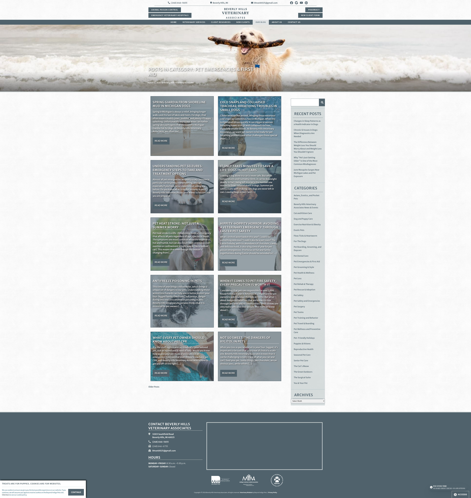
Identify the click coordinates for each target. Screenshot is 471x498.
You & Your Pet (300, 383)
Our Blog (261, 22)
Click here (5, 495)
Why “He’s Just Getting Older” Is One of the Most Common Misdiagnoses (305, 160)
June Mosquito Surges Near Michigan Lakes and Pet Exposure (306, 173)
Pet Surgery (299, 306)
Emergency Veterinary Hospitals (170, 15)
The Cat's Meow (301, 366)
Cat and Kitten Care (303, 213)
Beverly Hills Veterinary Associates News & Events (306, 206)
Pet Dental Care (301, 256)
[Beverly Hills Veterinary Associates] (235, 13)
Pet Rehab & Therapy (303, 284)
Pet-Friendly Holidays (304, 338)
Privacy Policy (272, 492)
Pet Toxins (299, 312)
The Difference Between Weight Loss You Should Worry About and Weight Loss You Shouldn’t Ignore (308, 147)
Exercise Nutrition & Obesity (307, 224)
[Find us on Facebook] (291, 2)
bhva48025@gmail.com (266, 3)
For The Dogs (300, 241)
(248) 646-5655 (179, 3)
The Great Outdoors (303, 372)
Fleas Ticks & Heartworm (305, 236)
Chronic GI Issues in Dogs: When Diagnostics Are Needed (306, 133)
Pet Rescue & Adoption (304, 289)
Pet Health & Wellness (304, 273)
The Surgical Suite (302, 377)
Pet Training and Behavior (306, 318)
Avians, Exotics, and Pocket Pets (306, 197)
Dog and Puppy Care (303, 219)
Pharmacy (314, 10)
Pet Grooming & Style (304, 267)
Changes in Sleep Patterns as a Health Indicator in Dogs (307, 122)
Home (174, 22)
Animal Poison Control (164, 10)
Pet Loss (297, 278)
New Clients (243, 22)
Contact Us (294, 22)
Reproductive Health (303, 349)
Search (322, 102)
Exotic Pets (299, 230)
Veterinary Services (194, 22)
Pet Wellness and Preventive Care (307, 331)
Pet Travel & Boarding (304, 323)
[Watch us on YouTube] (301, 2)
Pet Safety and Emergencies (307, 301)
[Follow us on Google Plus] (296, 2)
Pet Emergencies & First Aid (307, 261)
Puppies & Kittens (302, 343)
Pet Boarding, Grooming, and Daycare (307, 248)
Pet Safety (298, 295)
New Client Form (310, 15)
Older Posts (153, 387)
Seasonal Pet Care (302, 355)
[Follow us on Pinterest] (306, 2)
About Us (277, 22)
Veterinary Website (246, 492)
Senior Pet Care (301, 360)
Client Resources (220, 22)
